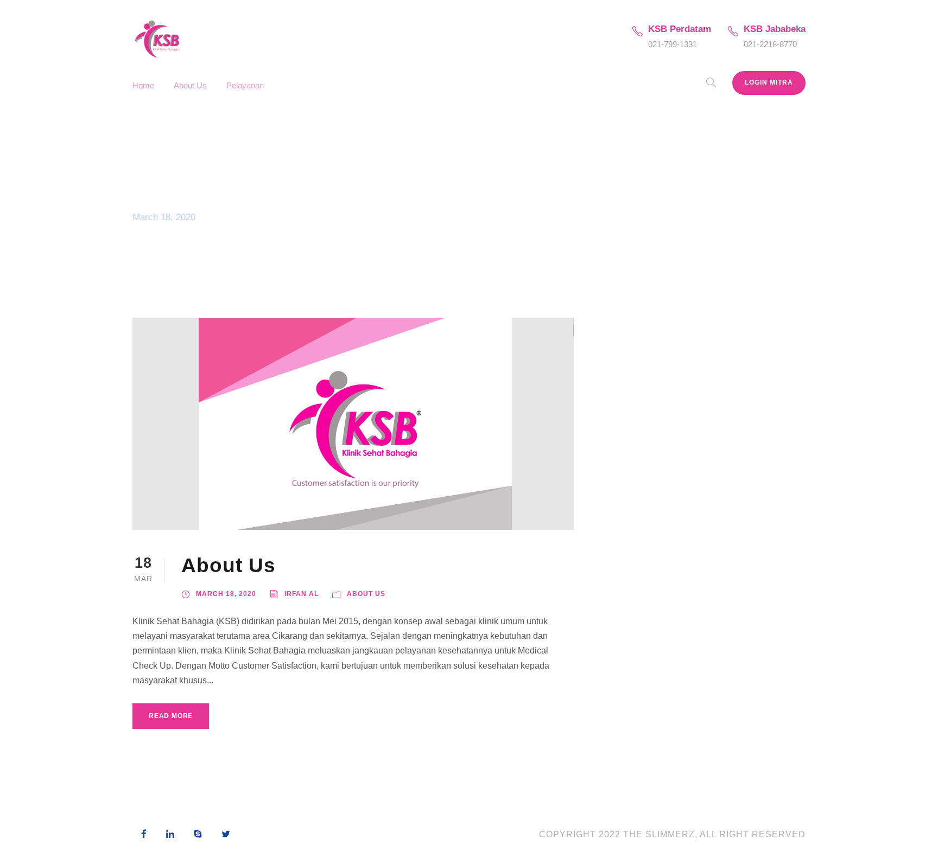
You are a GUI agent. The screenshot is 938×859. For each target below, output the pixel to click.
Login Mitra (769, 82)
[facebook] (144, 835)
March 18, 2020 (226, 594)
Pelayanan (245, 85)
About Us (190, 85)
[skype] (198, 835)
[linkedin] (170, 835)
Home (143, 85)
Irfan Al (301, 594)
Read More (171, 716)
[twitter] (225, 835)
